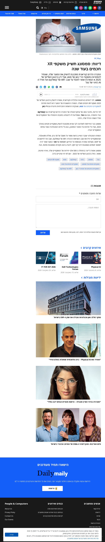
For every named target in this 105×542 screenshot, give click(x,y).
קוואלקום (73, 159)
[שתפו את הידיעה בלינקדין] (46, 87)
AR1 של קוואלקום (66, 168)
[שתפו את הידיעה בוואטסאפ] (50, 87)
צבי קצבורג (97, 87)
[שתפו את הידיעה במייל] (38, 87)
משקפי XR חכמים (53, 159)
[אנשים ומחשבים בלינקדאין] (85, 8)
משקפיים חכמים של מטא (70, 164)
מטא (64, 159)
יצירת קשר (96, 509)
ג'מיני (82, 159)
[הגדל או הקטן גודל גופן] (45, 7)
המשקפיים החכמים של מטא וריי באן (87, 168)
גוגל (98, 159)
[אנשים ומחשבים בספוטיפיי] (90, 8)
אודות (98, 516)
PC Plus (97, 58)
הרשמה (51, 488)
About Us (8, 509)
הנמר (98, 519)
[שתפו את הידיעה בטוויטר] (42, 87)
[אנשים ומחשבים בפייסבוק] (99, 8)
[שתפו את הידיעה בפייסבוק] (58, 87)
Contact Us (9, 516)
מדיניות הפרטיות (94, 527)
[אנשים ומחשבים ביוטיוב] (94, 8)
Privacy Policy (10, 512)
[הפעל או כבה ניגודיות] (42, 7)
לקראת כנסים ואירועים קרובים (53, 516)
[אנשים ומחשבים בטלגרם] (76, 8)
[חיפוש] (37, 7)
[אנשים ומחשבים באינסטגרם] (81, 8)
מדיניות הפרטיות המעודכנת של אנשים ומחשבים (82, 538)
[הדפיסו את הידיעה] (61, 87)
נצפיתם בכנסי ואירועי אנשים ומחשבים (50, 512)
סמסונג (90, 159)
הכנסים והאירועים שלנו (55, 509)
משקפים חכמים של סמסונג (90, 164)
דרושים (97, 512)
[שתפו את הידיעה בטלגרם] (54, 87)
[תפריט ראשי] (6, 8)
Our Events (9, 519)
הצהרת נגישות (95, 523)
